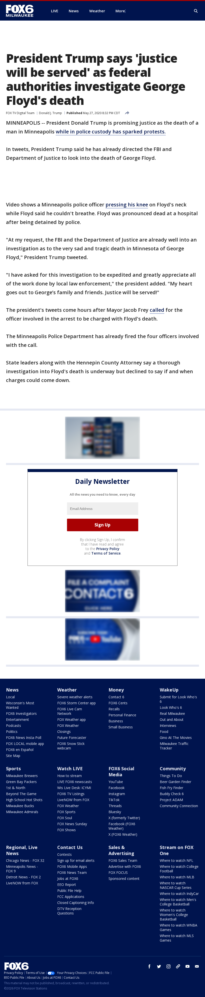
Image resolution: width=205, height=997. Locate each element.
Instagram (116, 793)
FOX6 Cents (118, 703)
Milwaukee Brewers (22, 775)
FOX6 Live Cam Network (69, 711)
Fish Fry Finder (171, 787)
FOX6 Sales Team (122, 860)
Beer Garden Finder (175, 781)
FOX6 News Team (72, 872)
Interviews (168, 725)
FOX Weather (68, 725)
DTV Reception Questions (69, 910)
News (12, 690)
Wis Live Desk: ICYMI (74, 787)
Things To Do (171, 775)
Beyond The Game (21, 793)
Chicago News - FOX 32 (25, 860)
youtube (188, 966)
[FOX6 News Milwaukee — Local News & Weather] (22, 11)
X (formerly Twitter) (124, 817)
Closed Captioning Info (75, 902)
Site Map (13, 755)
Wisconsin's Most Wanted (20, 705)
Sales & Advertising (121, 850)
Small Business (120, 727)
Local (10, 697)
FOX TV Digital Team (20, 113)
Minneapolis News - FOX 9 (22, 868)
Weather (67, 690)
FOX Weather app (71, 719)
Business (115, 721)
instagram (168, 966)
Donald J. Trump (50, 113)
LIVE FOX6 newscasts (74, 781)
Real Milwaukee (172, 713)
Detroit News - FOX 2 (23, 877)
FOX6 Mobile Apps (72, 866)
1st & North (15, 787)
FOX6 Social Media (121, 771)
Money (116, 690)
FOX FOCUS (118, 872)
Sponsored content (124, 878)
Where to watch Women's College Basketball (174, 915)
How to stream (69, 775)
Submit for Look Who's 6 (178, 699)
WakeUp (169, 690)
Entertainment (17, 719)
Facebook (116, 787)
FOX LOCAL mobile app (25, 743)
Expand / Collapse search (196, 11)
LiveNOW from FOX (73, 799)
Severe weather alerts (74, 697)
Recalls (114, 709)
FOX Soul (64, 817)
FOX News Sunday (72, 823)
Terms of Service (105, 553)
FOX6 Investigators (21, 713)
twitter (159, 966)
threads (178, 966)
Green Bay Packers (21, 781)
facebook (150, 966)
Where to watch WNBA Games (178, 927)
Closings (64, 731)
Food (164, 731)
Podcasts (13, 725)
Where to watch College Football (179, 868)
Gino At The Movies (176, 737)
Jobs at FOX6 (67, 878)
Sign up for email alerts (75, 860)
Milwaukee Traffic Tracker (174, 745)
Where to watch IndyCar (179, 893)
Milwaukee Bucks (20, 805)
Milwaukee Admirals (22, 811)
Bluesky (114, 811)
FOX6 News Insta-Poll (23, 737)
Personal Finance (122, 715)
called (157, 309)
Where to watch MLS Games (177, 938)
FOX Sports (66, 811)
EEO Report (66, 884)
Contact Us (69, 847)
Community (173, 768)
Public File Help (69, 890)
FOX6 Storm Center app (76, 703)
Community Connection (179, 805)
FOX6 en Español (20, 749)
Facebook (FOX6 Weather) (121, 826)
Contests (64, 854)
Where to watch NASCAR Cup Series (176, 885)
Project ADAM (171, 799)
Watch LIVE (70, 768)
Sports (13, 768)
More (120, 10)
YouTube (115, 781)
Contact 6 (116, 697)
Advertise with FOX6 (124, 866)
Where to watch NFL (176, 860)
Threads (115, 805)
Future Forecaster (71, 737)
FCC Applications (70, 896)
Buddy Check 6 (172, 793)
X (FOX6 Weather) (122, 834)
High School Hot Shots (24, 799)
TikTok (114, 799)
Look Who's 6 (171, 707)
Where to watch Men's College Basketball (178, 901)
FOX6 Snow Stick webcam (70, 745)
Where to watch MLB (177, 877)
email (197, 966)
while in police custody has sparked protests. (111, 131)
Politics (12, 731)
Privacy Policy (108, 548)
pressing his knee (127, 204)
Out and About (172, 719)
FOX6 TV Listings (70, 793)
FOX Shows (66, 829)
